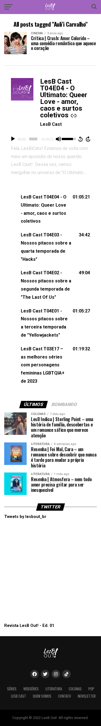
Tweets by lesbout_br (25, 516)
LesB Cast (51, 124)
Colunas (75, 688)
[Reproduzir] (13, 139)
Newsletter (87, 696)
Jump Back (80, 139)
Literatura (53, 688)
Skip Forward (88, 139)
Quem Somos (42, 696)
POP (91, 688)
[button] (50, 209)
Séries (12, 688)
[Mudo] (58, 139)
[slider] (33, 139)
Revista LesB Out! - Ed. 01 (29, 625)
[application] (50, 139)
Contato (64, 696)
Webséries (31, 688)
